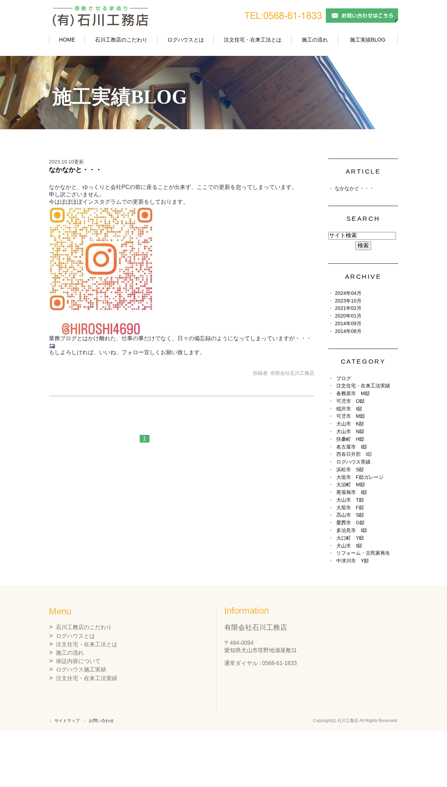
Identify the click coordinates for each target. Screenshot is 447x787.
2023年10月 (348, 301)
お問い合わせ (101, 720)
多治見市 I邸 (351, 530)
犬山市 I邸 (349, 545)
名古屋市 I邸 (351, 447)
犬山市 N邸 (350, 431)
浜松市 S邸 (350, 469)
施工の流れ (315, 40)
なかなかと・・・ (75, 169)
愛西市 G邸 (350, 522)
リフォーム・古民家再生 (363, 553)
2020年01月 (348, 316)
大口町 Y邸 (350, 538)
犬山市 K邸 (350, 424)
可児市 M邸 (350, 416)
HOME (67, 40)
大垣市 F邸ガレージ (359, 477)
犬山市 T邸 (350, 500)
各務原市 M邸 (353, 393)
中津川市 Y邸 (352, 560)
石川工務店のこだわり (121, 40)
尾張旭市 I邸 (351, 492)
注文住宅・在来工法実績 (363, 385)
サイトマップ (67, 720)
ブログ (343, 378)
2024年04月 (348, 293)
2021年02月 (348, 308)
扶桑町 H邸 (350, 439)
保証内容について (78, 661)
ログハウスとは (185, 40)
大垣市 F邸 (350, 507)
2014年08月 (348, 331)
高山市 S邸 (350, 515)
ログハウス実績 (353, 462)
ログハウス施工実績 (81, 669)
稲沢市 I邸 (349, 408)
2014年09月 (348, 323)
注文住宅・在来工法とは (252, 40)
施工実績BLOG (368, 40)
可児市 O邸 (350, 401)
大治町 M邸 (350, 484)
